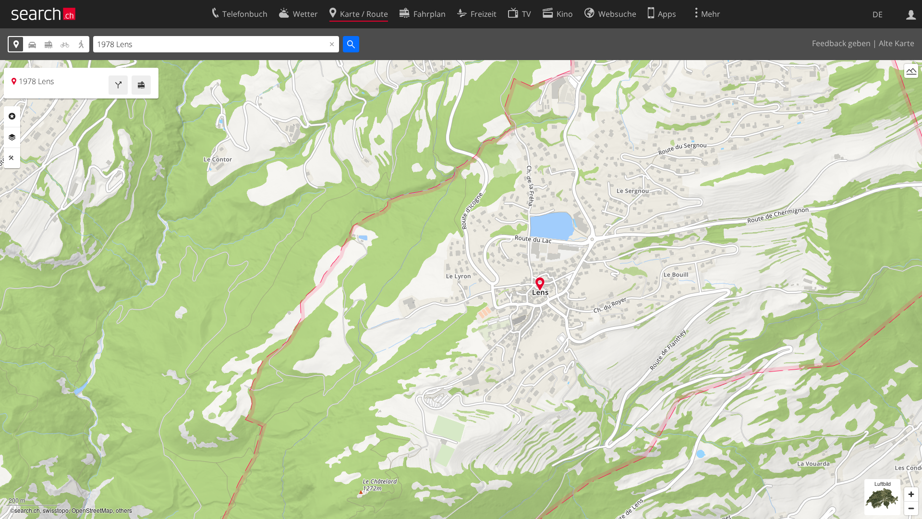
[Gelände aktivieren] (911, 71)
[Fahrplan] (141, 85)
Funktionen (12, 158)
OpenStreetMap (92, 510)
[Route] (118, 85)
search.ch (27, 510)
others (124, 510)
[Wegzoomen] (911, 508)
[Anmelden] (911, 14)
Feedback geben (841, 43)
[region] (461, 289)
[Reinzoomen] (911, 494)
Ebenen (12, 137)
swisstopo (56, 510)
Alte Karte (896, 43)
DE (878, 14)
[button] (540, 284)
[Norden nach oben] (911, 89)
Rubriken (12, 116)
